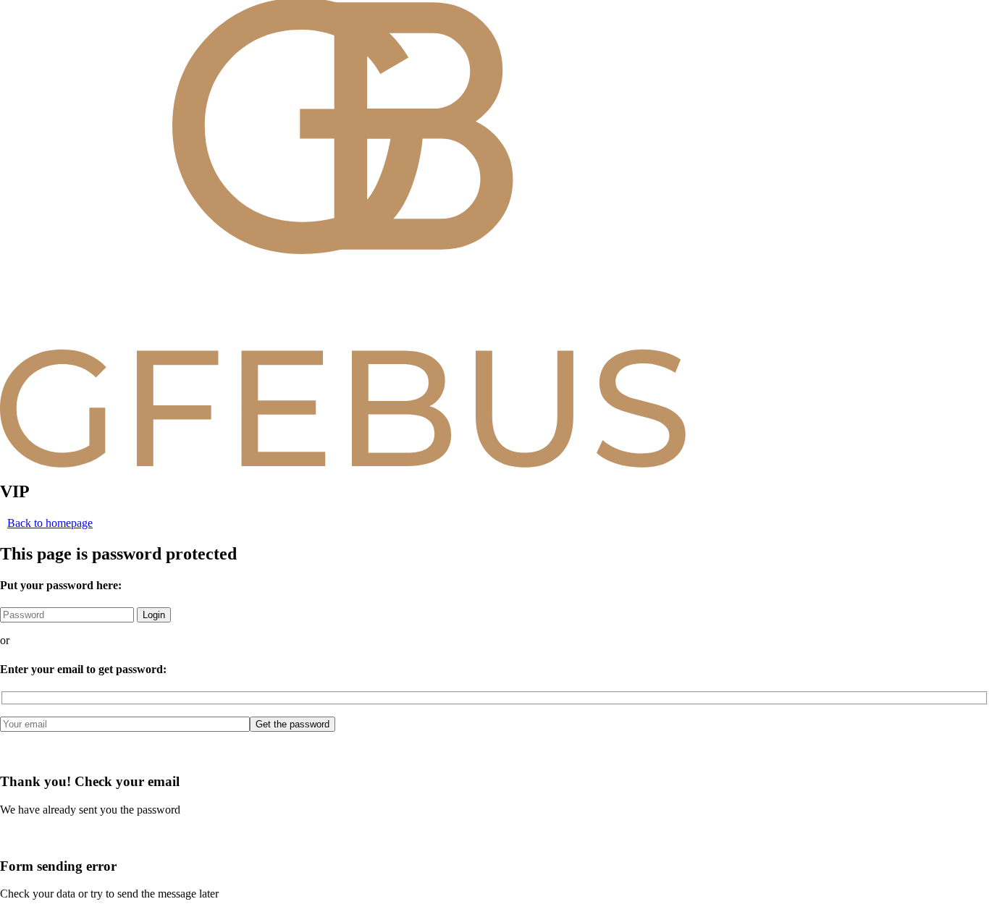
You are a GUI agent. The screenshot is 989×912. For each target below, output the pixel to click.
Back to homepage (50, 523)
